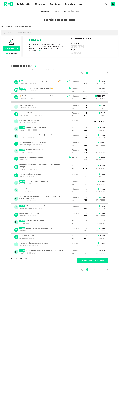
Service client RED (71, 11)
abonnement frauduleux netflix (31, 157)
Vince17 (22, 184)
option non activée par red (29, 213)
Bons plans (70, 4)
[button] (113, 4)
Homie (21, 137)
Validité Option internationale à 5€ (39, 228)
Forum (56, 11)
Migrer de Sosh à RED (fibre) (36, 127)
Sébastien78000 (25, 208)
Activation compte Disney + (29, 120)
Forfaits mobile (23, 4)
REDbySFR (23, 83)
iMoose (102, 128)
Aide (81, 4)
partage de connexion (27, 189)
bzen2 (21, 152)
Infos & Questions (6, 27)
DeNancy (22, 169)
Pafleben (22, 108)
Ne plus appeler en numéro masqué (32, 142)
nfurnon (22, 201)
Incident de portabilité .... (35, 150)
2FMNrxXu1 (23, 245)
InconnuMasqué (25, 145)
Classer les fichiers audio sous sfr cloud (33, 243)
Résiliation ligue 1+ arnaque (29, 105)
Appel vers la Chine (26, 236)
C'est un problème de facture (30, 174)
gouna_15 (22, 130)
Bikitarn (102, 88)
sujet (39, 51)
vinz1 (21, 191)
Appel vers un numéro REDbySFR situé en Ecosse (44, 250)
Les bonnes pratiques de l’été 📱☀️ (40, 88)
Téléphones (40, 4)
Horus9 (22, 223)
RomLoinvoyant (25, 115)
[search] (106, 4)
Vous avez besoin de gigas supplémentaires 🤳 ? (43, 81)
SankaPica (23, 159)
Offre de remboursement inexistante (40, 206)
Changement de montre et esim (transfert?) (35, 135)
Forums (16, 27)
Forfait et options (25, 27)
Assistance (44, 11)
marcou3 (22, 216)
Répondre (98, 121)
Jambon (102, 150)
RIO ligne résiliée (25, 113)
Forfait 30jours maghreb (35, 221)
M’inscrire (13, 53)
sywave (22, 238)
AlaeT (103, 81)
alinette (22, 122)
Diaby (21, 176)
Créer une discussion (92, 260)
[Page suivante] (107, 73)
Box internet (55, 4)
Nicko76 (22, 253)
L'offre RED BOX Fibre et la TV (37, 181)
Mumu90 (22, 231)
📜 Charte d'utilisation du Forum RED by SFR (36, 96)
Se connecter (11, 49)
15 (101, 73)
